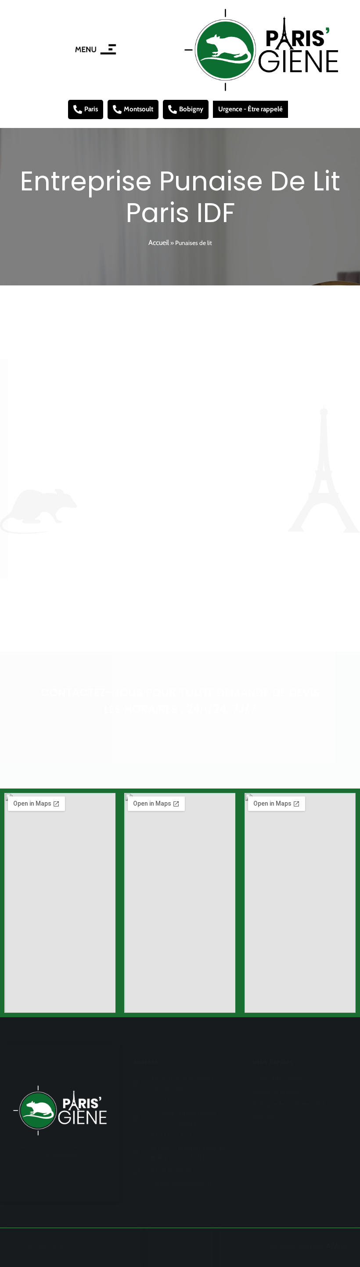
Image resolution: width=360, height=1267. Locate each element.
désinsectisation (196, 486)
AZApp (336, 1246)
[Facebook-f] (172, 1247)
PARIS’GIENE (177, 384)
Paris (91, 109)
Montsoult (138, 109)
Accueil (158, 242)
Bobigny (191, 109)
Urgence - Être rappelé (250, 109)
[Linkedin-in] (188, 1247)
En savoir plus (175, 620)
